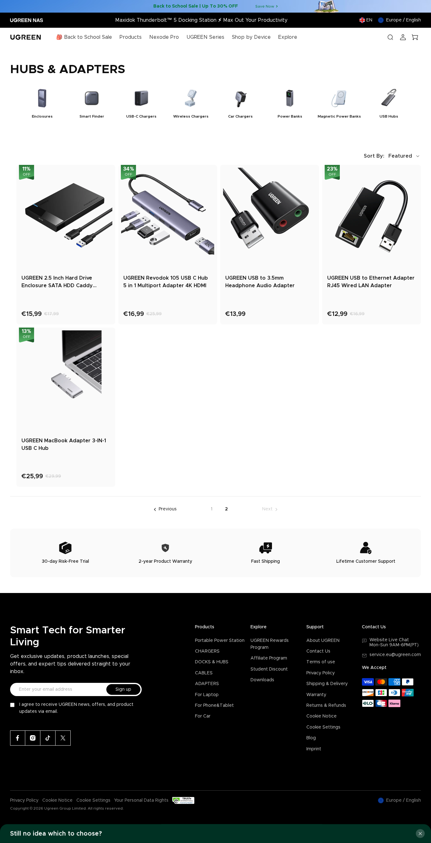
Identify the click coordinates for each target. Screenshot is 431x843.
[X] (63, 738)
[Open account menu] (403, 37)
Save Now (264, 6)
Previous (168, 509)
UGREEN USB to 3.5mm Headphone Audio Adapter (260, 282)
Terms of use (320, 662)
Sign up (123, 689)
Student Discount (269, 669)
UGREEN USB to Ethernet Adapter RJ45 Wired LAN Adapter (371, 282)
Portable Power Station (220, 640)
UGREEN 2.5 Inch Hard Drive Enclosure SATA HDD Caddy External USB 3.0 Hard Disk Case (63, 282)
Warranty (316, 695)
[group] (42, 105)
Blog (311, 738)
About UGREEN (322, 640)
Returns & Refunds (326, 705)
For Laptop (207, 695)
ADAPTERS (207, 684)
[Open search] (390, 37)
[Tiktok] (48, 738)
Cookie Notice (321, 716)
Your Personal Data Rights (141, 800)
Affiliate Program (269, 658)
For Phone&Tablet (214, 705)
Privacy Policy (320, 673)
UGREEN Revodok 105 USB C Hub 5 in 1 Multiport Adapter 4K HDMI (165, 282)
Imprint (313, 749)
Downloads (262, 680)
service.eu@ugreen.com (395, 655)
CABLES (204, 673)
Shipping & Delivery (327, 684)
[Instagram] (32, 738)
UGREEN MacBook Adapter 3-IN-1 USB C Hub (63, 444)
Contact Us (318, 651)
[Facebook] (17, 738)
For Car (202, 716)
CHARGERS (207, 651)
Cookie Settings (323, 727)
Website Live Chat (389, 640)
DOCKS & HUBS (211, 662)
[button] (392, 156)
